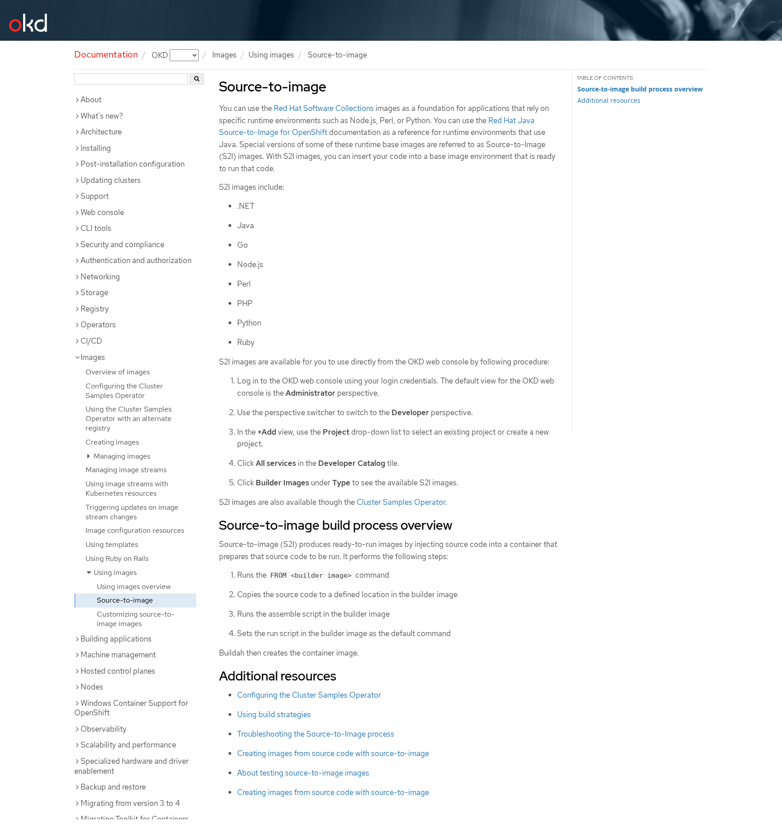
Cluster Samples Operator (401, 502)
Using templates (112, 544)
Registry (95, 309)
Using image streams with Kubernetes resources (127, 488)
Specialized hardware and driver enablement (131, 766)
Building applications (116, 639)
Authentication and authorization (136, 260)
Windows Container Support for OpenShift (131, 708)
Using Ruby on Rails (117, 558)
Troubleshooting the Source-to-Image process (315, 734)
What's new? (102, 116)
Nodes (92, 687)
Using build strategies (274, 714)
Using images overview (134, 586)
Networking (100, 277)
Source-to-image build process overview (640, 89)
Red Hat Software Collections (324, 108)
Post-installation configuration (133, 164)
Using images (271, 55)
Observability (103, 729)
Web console (102, 212)
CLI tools (96, 228)
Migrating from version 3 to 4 (130, 803)
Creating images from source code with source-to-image (333, 753)
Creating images (112, 442)
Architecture (101, 132)
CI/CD (91, 341)
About (91, 100)
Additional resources (608, 100)
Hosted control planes (118, 671)
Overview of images (118, 372)
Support (95, 196)
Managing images (121, 456)
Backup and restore (113, 787)
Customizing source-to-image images (135, 618)
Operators (98, 325)
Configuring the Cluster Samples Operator (124, 390)
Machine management (118, 655)
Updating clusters (111, 180)
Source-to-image (125, 600)
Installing (96, 148)
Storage (94, 292)
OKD (161, 55)
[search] (197, 79)
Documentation (106, 54)
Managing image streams (126, 469)
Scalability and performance (128, 745)
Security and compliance (122, 244)
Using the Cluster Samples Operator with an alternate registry (129, 418)
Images (224, 55)
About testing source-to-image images (303, 773)
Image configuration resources (135, 530)
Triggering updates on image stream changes (132, 512)
